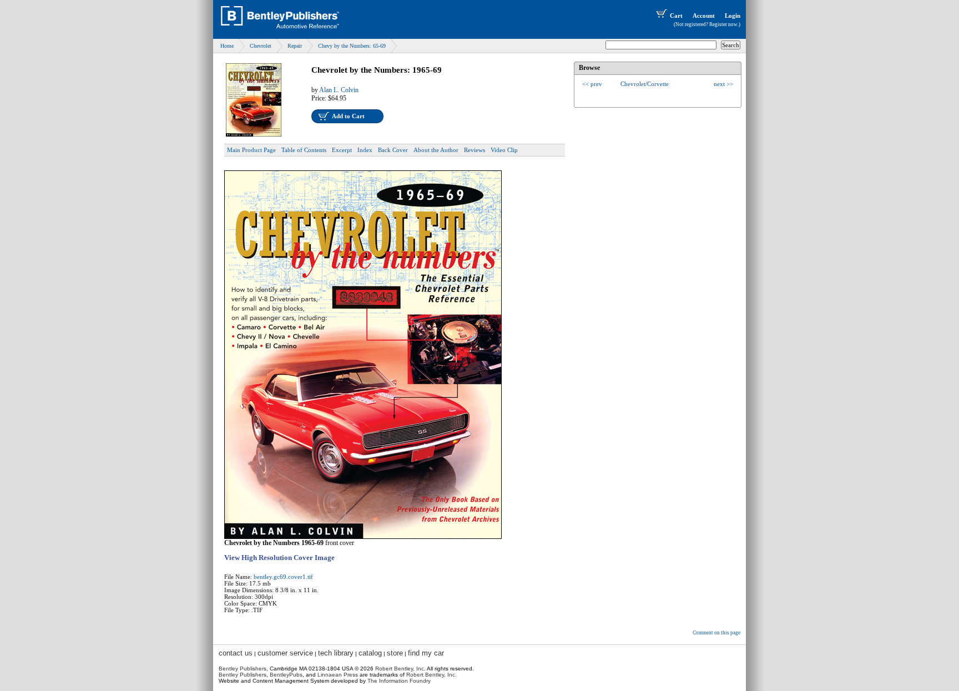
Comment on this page (716, 632)
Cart (676, 15)
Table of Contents (303, 150)
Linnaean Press (337, 675)
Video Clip (504, 150)
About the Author (435, 150)
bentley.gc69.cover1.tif (283, 576)
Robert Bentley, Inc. (431, 675)
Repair (294, 46)
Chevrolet (260, 46)
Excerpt (342, 150)
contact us (236, 653)
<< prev (592, 83)
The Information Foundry (399, 681)
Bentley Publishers (242, 668)
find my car (426, 653)
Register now (723, 24)
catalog (370, 653)
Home (227, 46)
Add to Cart (348, 116)
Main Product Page (251, 150)
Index (364, 150)
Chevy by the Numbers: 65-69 (352, 46)
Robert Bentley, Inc (399, 668)
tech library (336, 653)
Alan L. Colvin (339, 90)
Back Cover (393, 150)
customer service (285, 653)
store (395, 653)
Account (704, 15)
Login (732, 15)
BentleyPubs (286, 675)
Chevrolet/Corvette (644, 83)
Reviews (474, 150)
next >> (723, 83)
